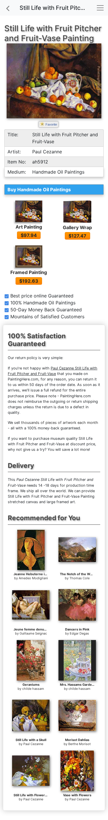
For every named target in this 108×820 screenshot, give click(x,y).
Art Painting (29, 227)
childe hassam (33, 689)
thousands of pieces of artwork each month (59, 422)
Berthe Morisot (79, 744)
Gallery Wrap (77, 227)
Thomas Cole (79, 578)
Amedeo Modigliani (33, 578)
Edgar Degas (79, 633)
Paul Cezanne (33, 744)
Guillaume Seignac (33, 633)
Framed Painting (28, 272)
